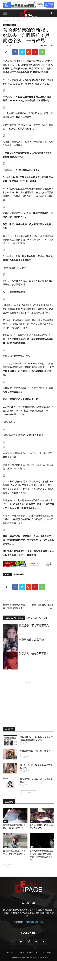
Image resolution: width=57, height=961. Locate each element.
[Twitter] (21, 942)
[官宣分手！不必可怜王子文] (10, 635)
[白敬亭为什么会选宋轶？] (10, 649)
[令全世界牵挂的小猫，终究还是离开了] (10, 754)
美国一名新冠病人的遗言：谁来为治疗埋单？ (14, 606)
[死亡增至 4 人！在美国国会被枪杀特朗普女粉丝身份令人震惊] (10, 740)
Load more (27, 792)
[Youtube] (44, 942)
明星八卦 (20, 20)
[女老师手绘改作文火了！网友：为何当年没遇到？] (15, 840)
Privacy (21, 952)
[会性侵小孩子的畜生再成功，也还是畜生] (10, 782)
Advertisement (33, 952)
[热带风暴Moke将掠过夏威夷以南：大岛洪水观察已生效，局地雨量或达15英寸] (42, 840)
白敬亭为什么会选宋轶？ (32, 639)
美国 (32, 847)
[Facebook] (13, 942)
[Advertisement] (28, 702)
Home (5, 20)
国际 (32, 821)
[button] (53, 13)
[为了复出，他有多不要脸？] (10, 663)
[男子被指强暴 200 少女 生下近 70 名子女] (42, 815)
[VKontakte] (36, 942)
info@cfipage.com (34, 921)
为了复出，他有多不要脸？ (34, 653)
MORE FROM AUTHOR (36, 618)
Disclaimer (10, 952)
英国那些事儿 (19, 574)
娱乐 (12, 20)
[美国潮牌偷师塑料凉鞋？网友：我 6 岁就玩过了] (15, 815)
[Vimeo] (28, 942)
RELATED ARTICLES (14, 618)
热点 (5, 847)
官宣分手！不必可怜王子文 (34, 625)
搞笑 (5, 821)
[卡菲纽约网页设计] (28, 564)
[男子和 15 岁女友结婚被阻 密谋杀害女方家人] (10, 768)
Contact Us (46, 952)
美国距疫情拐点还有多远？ (43, 606)
